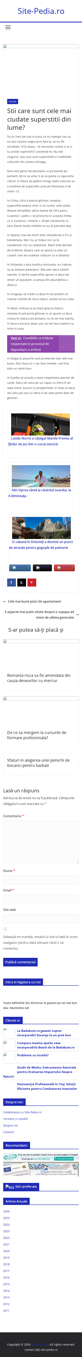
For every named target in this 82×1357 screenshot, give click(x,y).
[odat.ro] (41, 1164)
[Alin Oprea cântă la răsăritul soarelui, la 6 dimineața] (41, 476)
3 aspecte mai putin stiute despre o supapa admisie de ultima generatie (39, 615)
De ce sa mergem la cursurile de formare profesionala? (36, 735)
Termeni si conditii (15, 1119)
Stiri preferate (26, 1186)
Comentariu (13, 816)
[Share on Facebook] (11, 583)
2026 (6, 1211)
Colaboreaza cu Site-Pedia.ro (22, 1112)
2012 (6, 1304)
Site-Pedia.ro (41, 10)
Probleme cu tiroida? (33, 1055)
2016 (6, 1277)
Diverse (13, 101)
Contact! (8, 1132)
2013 (6, 1297)
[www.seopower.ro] (41, 1155)
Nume (9, 871)
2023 (6, 1231)
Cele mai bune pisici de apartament (34, 601)
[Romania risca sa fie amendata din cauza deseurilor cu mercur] (41, 642)
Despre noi (10, 1125)
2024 (6, 1224)
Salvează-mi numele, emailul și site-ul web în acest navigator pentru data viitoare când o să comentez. (40, 943)
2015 (6, 1284)
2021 (6, 1244)
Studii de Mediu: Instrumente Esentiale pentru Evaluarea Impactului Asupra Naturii (39, 1071)
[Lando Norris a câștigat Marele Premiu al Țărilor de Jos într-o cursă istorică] (40, 424)
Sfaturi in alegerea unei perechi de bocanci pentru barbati (38, 762)
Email (8, 890)
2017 (6, 1271)
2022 (6, 1238)
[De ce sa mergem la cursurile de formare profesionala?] (41, 699)
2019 (6, 1258)
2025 (6, 1218)
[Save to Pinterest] (31, 583)
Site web (9, 909)
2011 (6, 1310)
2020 (6, 1251)
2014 (6, 1291)
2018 (6, 1264)
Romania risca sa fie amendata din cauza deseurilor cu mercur (38, 678)
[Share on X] (21, 583)
